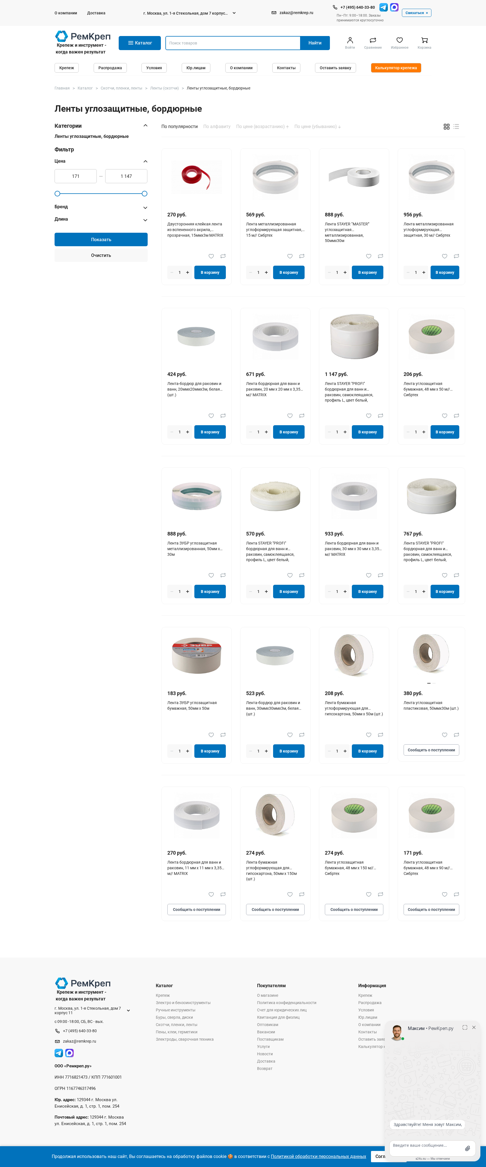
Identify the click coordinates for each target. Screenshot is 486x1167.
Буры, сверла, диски (174, 1017)
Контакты (286, 68)
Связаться (415, 13)
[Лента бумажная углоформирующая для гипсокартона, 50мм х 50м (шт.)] (354, 656)
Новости (265, 1054)
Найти (315, 43)
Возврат (265, 1068)
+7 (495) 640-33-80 (358, 7)
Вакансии (266, 1032)
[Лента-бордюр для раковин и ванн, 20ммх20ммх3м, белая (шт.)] (196, 337)
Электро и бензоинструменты (183, 1002)
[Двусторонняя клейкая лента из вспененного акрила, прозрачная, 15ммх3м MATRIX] (196, 177)
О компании (66, 13)
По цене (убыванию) (316, 126)
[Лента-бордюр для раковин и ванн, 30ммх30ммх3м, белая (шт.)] (275, 656)
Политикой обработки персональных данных (318, 1156)
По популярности (179, 126)
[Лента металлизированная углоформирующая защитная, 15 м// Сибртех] (275, 177)
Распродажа (110, 68)
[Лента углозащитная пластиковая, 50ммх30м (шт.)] (431, 656)
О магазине (267, 995)
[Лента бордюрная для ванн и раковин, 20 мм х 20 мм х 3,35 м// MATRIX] (275, 337)
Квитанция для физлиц (278, 1017)
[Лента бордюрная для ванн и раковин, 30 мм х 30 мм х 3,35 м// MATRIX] (354, 496)
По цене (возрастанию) (261, 126)
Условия (154, 68)
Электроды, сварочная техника (185, 1039)
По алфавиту (217, 126)
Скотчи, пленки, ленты (176, 1024)
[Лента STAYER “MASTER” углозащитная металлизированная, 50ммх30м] (354, 177)
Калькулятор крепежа (396, 68)
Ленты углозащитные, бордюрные (92, 136)
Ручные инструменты (175, 1010)
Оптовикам (267, 1024)
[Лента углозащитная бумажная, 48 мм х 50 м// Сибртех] (431, 337)
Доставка (96, 13)
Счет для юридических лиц (282, 1010)
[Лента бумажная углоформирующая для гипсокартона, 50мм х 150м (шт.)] (275, 815)
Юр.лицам (196, 68)
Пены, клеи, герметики (176, 1032)
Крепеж (66, 68)
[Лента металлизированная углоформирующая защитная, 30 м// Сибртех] (431, 177)
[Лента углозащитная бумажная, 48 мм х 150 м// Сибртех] (354, 815)
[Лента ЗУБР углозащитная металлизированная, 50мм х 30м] (196, 496)
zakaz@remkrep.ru (296, 12)
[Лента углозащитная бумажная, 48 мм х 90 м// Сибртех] (431, 815)
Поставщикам (270, 1039)
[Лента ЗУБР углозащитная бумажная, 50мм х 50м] (196, 656)
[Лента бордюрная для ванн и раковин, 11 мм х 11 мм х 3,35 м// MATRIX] (196, 815)
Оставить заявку (335, 68)
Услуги (263, 1046)
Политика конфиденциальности (286, 1002)
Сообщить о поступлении (431, 750)
